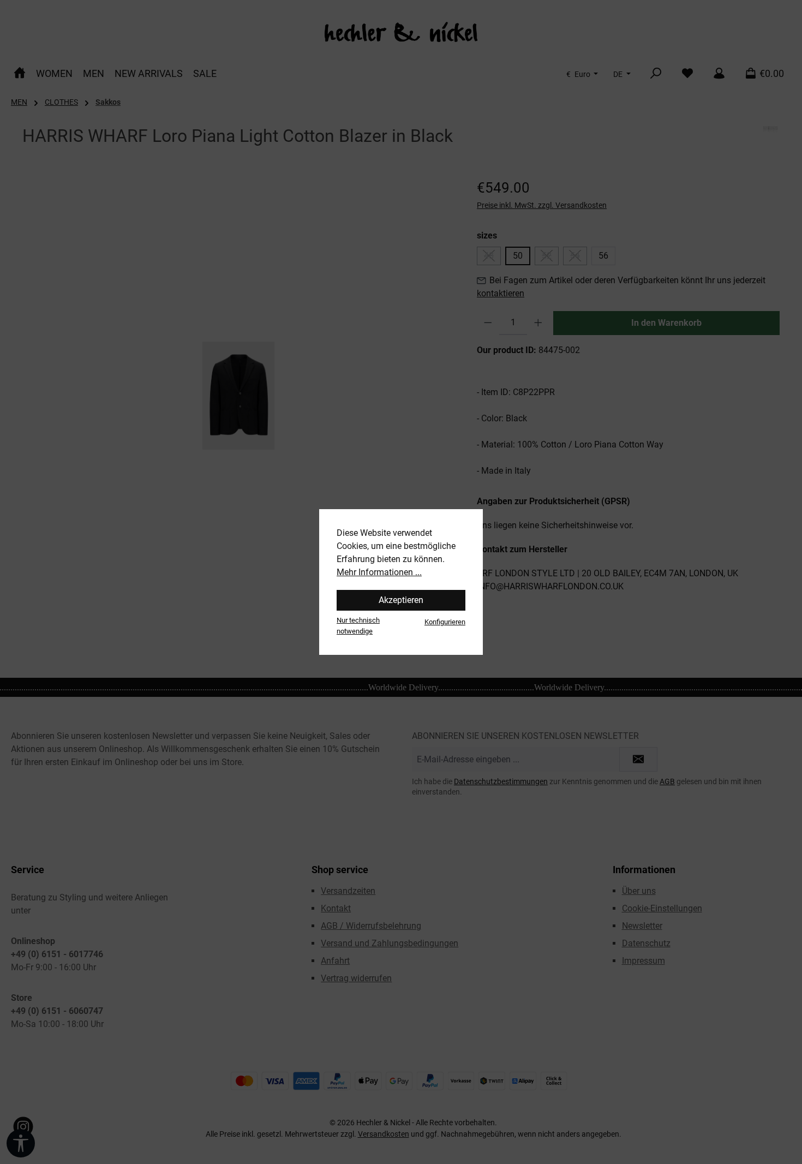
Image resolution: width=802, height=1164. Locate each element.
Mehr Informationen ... (379, 572)
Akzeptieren (401, 600)
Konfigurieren (444, 622)
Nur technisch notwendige (358, 625)
